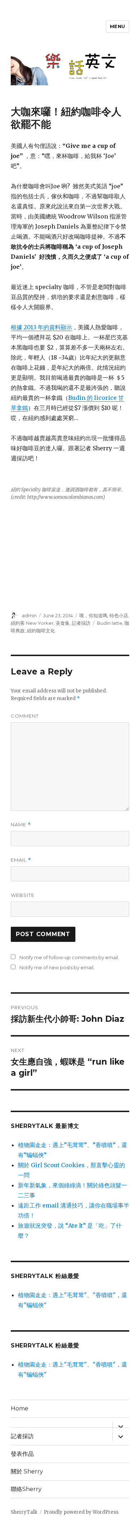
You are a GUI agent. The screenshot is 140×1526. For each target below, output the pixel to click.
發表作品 (22, 1453)
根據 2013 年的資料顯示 (41, 327)
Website (22, 895)
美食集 (63, 623)
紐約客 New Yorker (32, 623)
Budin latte (109, 623)
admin (29, 615)
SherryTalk (24, 1512)
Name (21, 825)
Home (19, 1408)
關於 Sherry (27, 1471)
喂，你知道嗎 (93, 615)
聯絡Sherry (26, 1489)
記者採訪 (81, 623)
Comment (25, 716)
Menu (117, 26)
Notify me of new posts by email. (56, 967)
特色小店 (118, 615)
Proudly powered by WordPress (81, 1512)
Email (21, 860)
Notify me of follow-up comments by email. (69, 957)
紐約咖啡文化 (41, 630)
